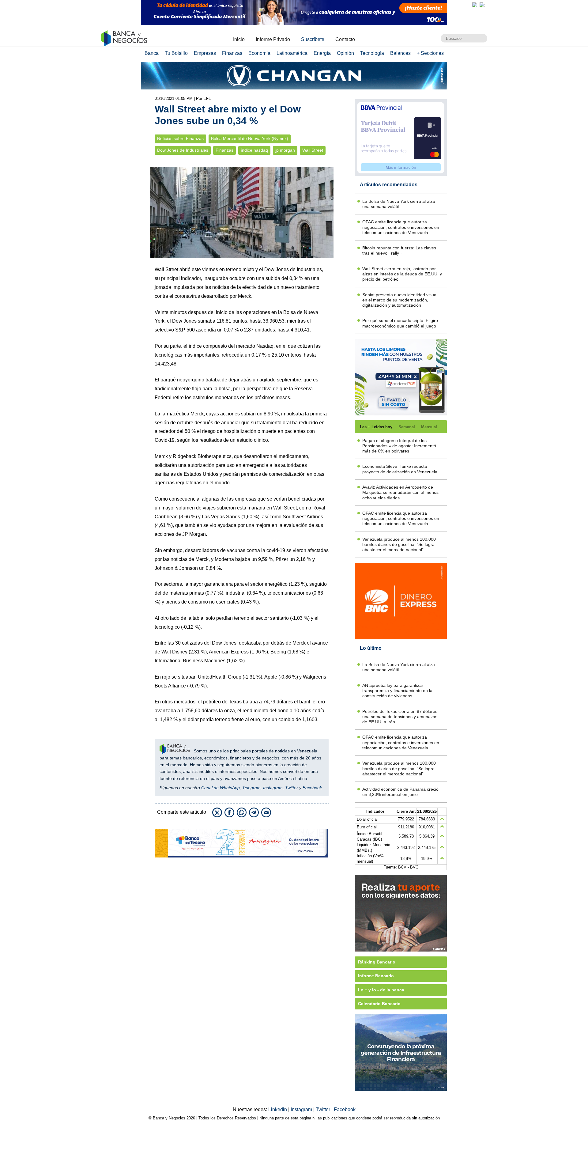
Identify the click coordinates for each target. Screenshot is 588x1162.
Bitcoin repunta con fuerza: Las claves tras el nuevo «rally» (399, 250)
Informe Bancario (376, 975)
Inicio (239, 39)
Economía (259, 53)
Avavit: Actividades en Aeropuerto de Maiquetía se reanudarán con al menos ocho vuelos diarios (400, 492)
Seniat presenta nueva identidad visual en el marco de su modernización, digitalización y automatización (399, 300)
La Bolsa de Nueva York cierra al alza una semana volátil (398, 204)
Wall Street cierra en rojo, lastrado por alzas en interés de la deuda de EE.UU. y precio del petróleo (402, 274)
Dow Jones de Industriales (182, 150)
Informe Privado (273, 39)
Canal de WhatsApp (220, 787)
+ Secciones (430, 53)
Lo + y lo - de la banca (381, 989)
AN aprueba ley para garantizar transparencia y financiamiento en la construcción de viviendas (397, 690)
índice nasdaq (254, 150)
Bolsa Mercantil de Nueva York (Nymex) (249, 138)
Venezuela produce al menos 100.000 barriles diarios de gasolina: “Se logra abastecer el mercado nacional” (399, 544)
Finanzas (232, 53)
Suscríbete (312, 39)
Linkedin (278, 1109)
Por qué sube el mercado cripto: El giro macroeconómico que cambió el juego (400, 323)
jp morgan (285, 150)
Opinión (345, 53)
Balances (400, 53)
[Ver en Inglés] (474, 4)
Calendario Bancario (379, 1003)
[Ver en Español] (482, 4)
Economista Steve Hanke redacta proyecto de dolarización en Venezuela (399, 469)
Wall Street (312, 150)
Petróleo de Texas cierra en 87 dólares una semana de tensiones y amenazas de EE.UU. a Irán (399, 717)
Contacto (345, 39)
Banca (152, 53)
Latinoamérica (292, 53)
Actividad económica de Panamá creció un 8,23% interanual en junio (400, 792)
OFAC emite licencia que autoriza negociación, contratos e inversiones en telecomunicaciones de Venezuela (400, 227)
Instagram (273, 787)
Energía (322, 53)
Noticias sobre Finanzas (180, 138)
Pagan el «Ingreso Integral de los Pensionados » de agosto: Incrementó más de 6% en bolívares (399, 446)
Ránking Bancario (376, 962)
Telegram (251, 787)
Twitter (291, 787)
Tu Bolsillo (176, 53)
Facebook (312, 787)
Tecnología (372, 53)
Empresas (205, 53)
